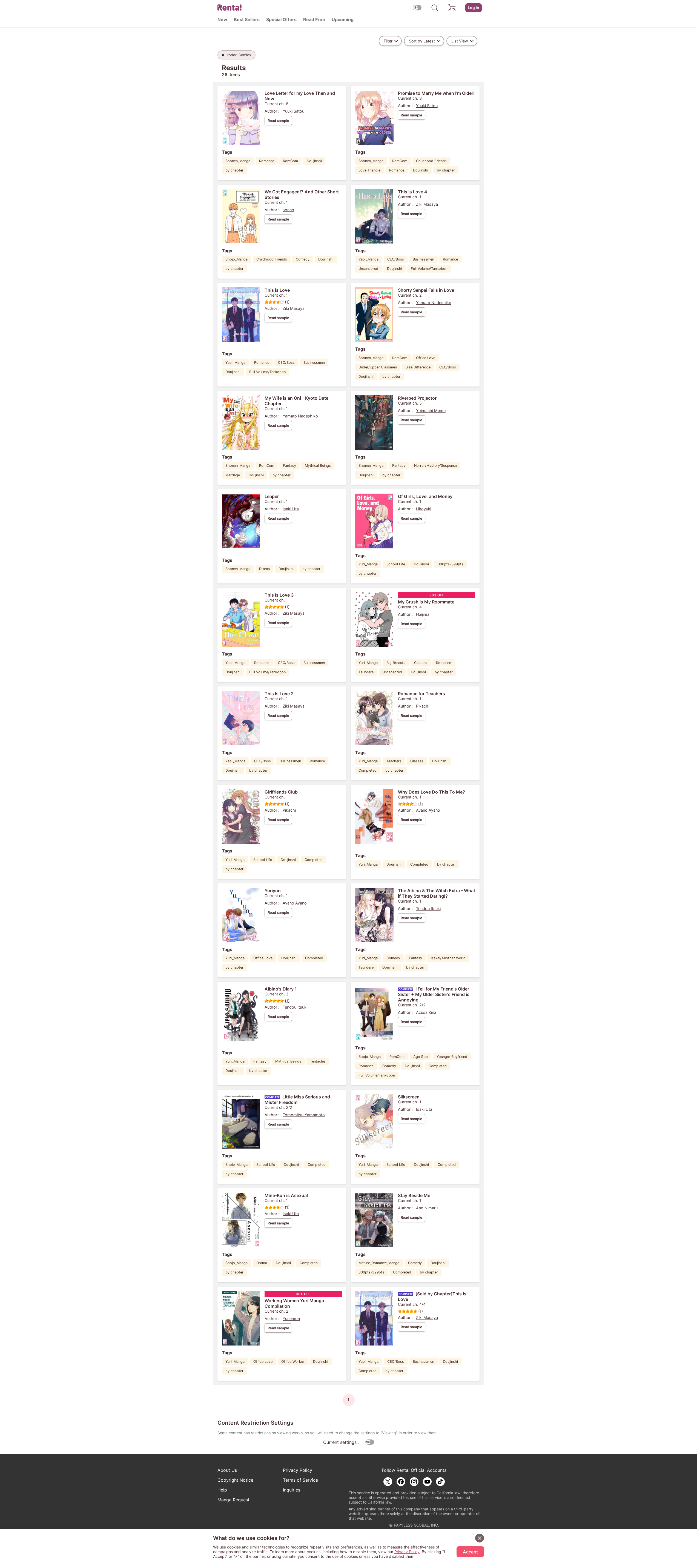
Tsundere (366, 672)
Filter (388, 41)
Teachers (393, 761)
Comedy (302, 259)
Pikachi (422, 706)
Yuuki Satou (293, 111)
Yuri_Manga (368, 564)
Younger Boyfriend (452, 1057)
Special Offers (281, 19)
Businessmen (423, 259)
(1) (287, 302)
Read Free (314, 19)
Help (222, 1490)
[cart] (452, 7)
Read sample (278, 120)
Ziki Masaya (427, 204)
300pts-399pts (450, 564)
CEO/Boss (395, 259)
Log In (473, 7)
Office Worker (292, 1361)
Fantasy (289, 465)
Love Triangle (369, 170)
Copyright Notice (235, 1480)
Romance (266, 161)
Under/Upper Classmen (377, 367)
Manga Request (233, 1499)
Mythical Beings (318, 465)
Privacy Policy (297, 1470)
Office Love (425, 358)
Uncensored (368, 269)
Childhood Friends (431, 161)
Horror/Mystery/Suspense (435, 465)
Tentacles (318, 1061)
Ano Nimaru (427, 1208)
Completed (367, 770)
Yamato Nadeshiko (433, 302)
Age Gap (420, 1057)
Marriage (232, 475)
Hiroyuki (423, 508)
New (222, 19)
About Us (227, 1470)
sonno (288, 209)
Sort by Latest (422, 41)
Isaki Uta (291, 508)
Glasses (420, 663)
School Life (395, 564)
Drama (264, 569)
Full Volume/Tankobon (429, 269)
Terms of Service (300, 1480)
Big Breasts (395, 663)
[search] (434, 7)
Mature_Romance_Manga (378, 1263)
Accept (470, 1552)
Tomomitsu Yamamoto (304, 1114)
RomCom (290, 161)
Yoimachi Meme (431, 410)
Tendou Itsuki (428, 908)
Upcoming (343, 19)
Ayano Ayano (428, 810)
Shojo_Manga (236, 259)
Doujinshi (314, 161)
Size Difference (418, 367)
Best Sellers (247, 19)
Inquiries (291, 1490)
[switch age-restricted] (417, 7)
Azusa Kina (426, 1012)
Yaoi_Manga (368, 259)
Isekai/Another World (448, 958)
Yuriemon (291, 1318)
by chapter (234, 170)
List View (459, 41)
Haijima (422, 614)
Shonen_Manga (237, 161)
